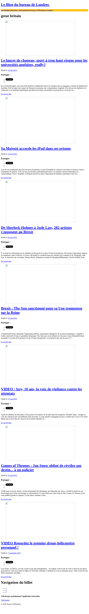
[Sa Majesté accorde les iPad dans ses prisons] (40, 143)
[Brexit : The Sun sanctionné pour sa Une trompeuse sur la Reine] (40, 303)
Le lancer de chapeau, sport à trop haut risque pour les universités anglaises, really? (44, 62)
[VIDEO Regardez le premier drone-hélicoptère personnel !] (40, 537)
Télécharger (5, 600)
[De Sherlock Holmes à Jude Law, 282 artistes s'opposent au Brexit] (40, 222)
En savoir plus (6, 94)
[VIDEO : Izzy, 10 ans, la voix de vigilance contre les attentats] (40, 383)
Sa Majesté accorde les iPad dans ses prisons (36, 148)
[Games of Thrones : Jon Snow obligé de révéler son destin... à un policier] (40, 460)
